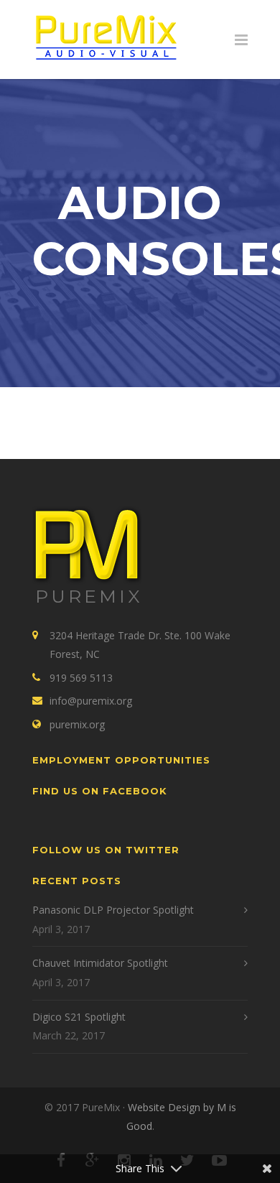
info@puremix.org (91, 701)
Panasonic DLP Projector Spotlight (113, 910)
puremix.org (77, 724)
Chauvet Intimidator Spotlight (100, 963)
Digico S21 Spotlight (79, 1017)
